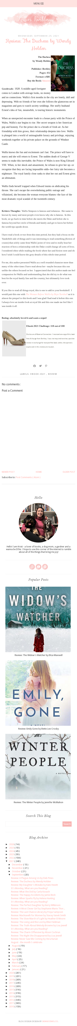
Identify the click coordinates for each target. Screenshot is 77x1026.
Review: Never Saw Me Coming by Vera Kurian (34, 939)
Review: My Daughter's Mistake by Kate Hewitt (34, 885)
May (14, 956)
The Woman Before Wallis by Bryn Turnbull (47, 294)
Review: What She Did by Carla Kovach (30, 891)
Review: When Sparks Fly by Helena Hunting (33, 898)
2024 (12, 851)
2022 (12, 857)
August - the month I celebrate (26, 942)
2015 (12, 989)
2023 (12, 854)
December (17, 864)
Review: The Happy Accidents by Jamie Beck (33, 895)
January (16, 969)
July (14, 949)
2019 (12, 976)
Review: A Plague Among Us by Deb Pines (32, 878)
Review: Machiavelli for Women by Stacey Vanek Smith (38, 915)
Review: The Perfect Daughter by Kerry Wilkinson (36, 905)
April (14, 959)
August (16, 945)
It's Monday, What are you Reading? (29, 888)
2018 (12, 979)
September (18, 874)
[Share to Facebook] (34, 366)
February (17, 966)
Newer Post (8, 472)
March (15, 962)
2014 (12, 993)
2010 (12, 1006)
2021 (12, 861)
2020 (12, 972)
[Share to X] (40, 366)
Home (39, 472)
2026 (12, 844)
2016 (12, 986)
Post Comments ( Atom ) (28, 477)
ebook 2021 (38, 374)
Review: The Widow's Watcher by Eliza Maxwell (38, 655)
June (14, 952)
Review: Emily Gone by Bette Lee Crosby (38, 728)
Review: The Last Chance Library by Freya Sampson (37, 912)
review (52, 374)
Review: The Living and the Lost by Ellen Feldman (35, 922)
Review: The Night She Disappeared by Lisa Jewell (36, 935)
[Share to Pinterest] (46, 366)
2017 (12, 982)
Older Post (69, 472)
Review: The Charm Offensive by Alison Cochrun (35, 932)
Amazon (46, 80)
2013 (12, 996)
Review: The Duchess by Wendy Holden (31, 881)
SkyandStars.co (50, 1021)
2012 (12, 1000)
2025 (12, 847)
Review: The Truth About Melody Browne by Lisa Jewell (39, 925)
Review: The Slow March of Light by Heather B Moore (38, 918)
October (16, 871)
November (17, 868)
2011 (12, 1003)
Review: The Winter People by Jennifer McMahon (38, 802)
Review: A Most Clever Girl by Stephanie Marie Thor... (38, 908)
